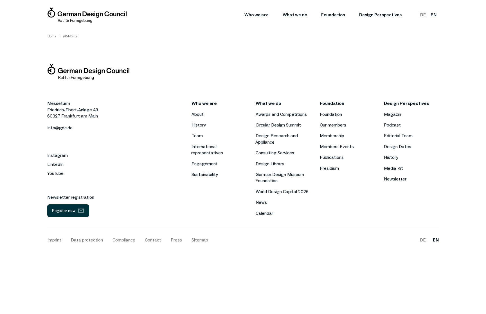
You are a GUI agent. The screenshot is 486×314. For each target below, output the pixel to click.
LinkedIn (55, 164)
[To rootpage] (87, 15)
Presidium (329, 168)
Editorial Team (398, 135)
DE (423, 14)
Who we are (256, 14)
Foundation (333, 14)
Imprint (54, 240)
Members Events (337, 146)
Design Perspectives (380, 14)
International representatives (207, 149)
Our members (333, 125)
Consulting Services (275, 152)
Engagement (205, 163)
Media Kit (393, 168)
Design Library (270, 163)
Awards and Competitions (281, 114)
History (199, 125)
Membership (332, 135)
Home (52, 36)
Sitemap (200, 240)
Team (197, 135)
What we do (295, 14)
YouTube (55, 173)
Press (176, 240)
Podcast (392, 125)
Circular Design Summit (278, 125)
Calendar (264, 213)
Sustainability (205, 174)
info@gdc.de (60, 127)
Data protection (87, 240)
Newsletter (395, 179)
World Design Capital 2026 (282, 191)
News (261, 202)
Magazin (392, 114)
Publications (332, 157)
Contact (153, 240)
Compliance (123, 240)
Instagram (57, 155)
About (198, 114)
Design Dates (397, 146)
